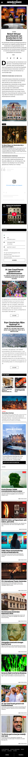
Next (25, 384)
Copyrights (4, 750)
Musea (13, 54)
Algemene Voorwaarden (15, 749)
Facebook (15, 750)
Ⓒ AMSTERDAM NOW (5, 749)
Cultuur (14, 31)
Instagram (10, 750)
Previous (3, 384)
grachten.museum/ (11, 247)
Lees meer (14, 315)
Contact (22, 749)
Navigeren (14, 260)
